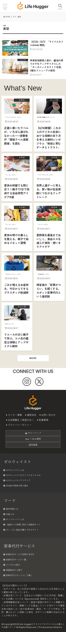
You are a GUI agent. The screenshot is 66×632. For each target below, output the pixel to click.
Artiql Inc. (58, 627)
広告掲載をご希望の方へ (21, 420)
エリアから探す (13, 564)
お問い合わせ (48, 415)
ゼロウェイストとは (15, 470)
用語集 (34, 444)
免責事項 (43, 420)
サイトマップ (34, 433)
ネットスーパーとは (15, 519)
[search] (60, 4)
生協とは (10, 514)
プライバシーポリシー (19, 425)
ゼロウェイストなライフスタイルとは (23, 475)
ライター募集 (15, 415)
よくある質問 (34, 439)
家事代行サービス (19, 546)
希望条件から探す (14, 570)
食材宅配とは (12, 508)
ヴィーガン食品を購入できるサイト (22, 529)
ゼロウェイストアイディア (18, 480)
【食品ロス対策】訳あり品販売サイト (23, 524)
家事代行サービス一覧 (16, 559)
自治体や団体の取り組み (17, 485)
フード (10, 500)
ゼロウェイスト (17, 462)
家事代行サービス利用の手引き (20, 554)
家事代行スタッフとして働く (19, 575)
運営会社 (31, 415)
